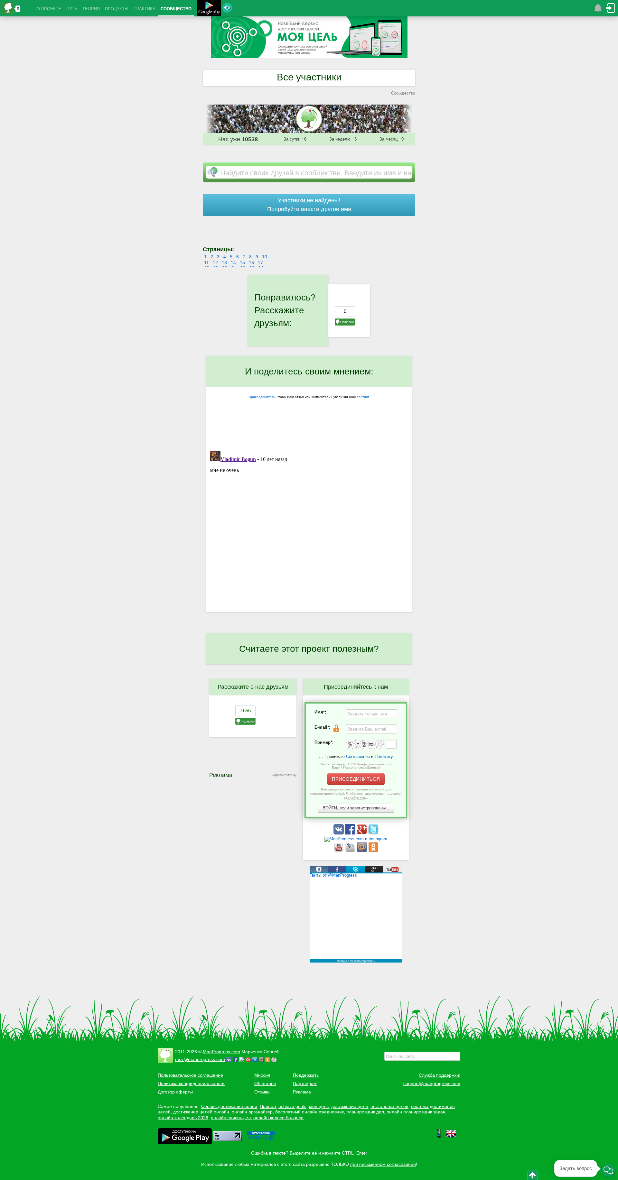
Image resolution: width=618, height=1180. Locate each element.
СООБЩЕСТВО (176, 8)
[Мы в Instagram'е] (355, 838)
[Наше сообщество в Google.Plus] (362, 833)
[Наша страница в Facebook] (351, 833)
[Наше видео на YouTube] (339, 850)
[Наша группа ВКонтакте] (339, 833)
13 (224, 262)
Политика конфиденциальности (191, 1083)
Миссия (262, 1075)
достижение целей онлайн (201, 1111)
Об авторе (265, 1083)
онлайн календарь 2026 (183, 1117)
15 (242, 262)
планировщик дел (365, 1111)
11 (206, 262)
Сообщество (403, 93)
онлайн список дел (231, 1117)
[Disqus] (309, 528)
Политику (384, 756)
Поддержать (306, 1075)
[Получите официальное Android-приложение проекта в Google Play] (209, 9)
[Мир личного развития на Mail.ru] (362, 850)
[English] (451, 1136)
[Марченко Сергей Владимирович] (274, 1059)
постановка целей (389, 1106)
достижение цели (349, 1106)
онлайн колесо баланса (278, 1117)
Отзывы (262, 1091)
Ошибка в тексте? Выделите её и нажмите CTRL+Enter (309, 1153)
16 (251, 262)
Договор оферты (175, 1091)
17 (260, 262)
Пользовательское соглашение (190, 1075)
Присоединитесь (262, 397)
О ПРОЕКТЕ (49, 8)
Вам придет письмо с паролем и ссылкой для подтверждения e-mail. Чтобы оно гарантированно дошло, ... (356, 793)
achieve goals (292, 1106)
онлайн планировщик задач (416, 1111)
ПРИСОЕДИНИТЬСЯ (356, 779)
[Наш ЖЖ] (351, 850)
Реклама (302, 1091)
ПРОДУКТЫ (116, 8)
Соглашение (358, 756)
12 (215, 262)
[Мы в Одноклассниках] (373, 850)
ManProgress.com (221, 1051)
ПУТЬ (71, 8)
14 (233, 262)
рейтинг (363, 397)
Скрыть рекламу (284, 775)
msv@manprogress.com (200, 1059)
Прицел (268, 1106)
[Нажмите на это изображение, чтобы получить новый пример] (365, 744)
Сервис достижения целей (229, 1106)
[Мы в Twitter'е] (373, 833)
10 (264, 256)
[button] (608, 1170)
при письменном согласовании (383, 1164)
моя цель (319, 1106)
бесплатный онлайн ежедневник (309, 1111)
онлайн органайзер (252, 1111)
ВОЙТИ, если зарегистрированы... (356, 808)
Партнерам (305, 1083)
